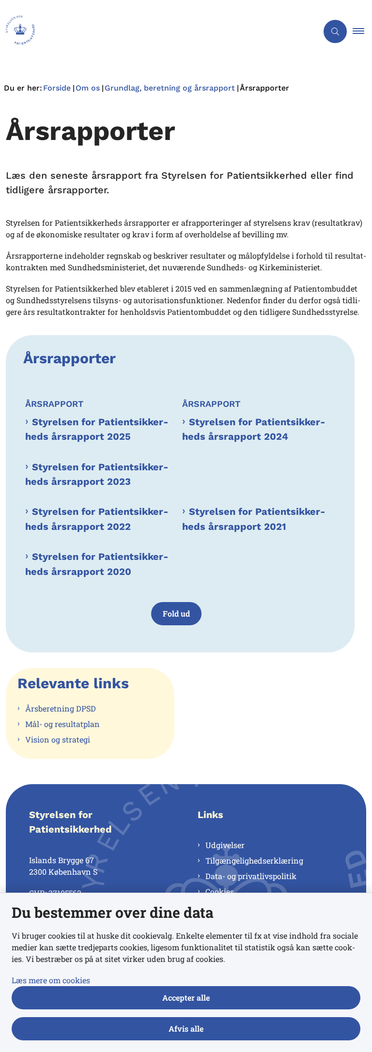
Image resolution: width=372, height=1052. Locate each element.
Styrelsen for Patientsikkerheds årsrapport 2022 (97, 519)
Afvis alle (186, 1028)
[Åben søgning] (335, 31)
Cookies (219, 891)
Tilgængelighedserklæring (254, 860)
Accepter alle (186, 997)
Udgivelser (225, 845)
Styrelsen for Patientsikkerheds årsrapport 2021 (254, 519)
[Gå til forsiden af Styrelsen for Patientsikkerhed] (155, 31)
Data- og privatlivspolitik (250, 876)
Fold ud (176, 613)
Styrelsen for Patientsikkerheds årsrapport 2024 (254, 429)
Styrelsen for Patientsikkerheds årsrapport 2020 (97, 564)
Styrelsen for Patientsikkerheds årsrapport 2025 (97, 429)
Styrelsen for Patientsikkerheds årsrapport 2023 (97, 474)
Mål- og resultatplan (62, 724)
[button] (362, 31)
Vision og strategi (57, 739)
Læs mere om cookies (51, 980)
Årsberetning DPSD (60, 708)
